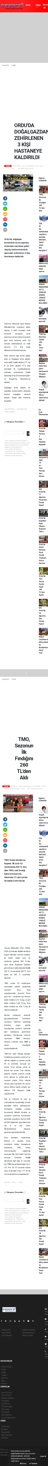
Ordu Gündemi (30, 6)
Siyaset (4, 1384)
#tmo (14, 1182)
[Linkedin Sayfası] (20, 1321)
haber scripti (5, 1460)
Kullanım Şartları (28, 1330)
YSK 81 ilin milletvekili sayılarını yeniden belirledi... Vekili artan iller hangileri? (43, 237)
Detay (24, 1463)
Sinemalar (5, 1409)
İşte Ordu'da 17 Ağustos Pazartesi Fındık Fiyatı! (43, 497)
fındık (20, 951)
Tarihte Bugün (6, 1406)
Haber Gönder (27, 1335)
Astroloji (4, 1438)
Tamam (34, 1463)
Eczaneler (5, 1401)
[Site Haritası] (29, 1321)
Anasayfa (5, 65)
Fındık (14, 679)
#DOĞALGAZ (22, 409)
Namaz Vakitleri (7, 1398)
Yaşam (4, 1375)
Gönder (28, 433)
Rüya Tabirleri (6, 1435)
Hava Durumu (6, 1392)
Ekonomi (4, 1378)
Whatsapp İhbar (28, 1333)
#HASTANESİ (9, 412)
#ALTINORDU (9, 409)
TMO (19, 1038)
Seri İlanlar (5, 1412)
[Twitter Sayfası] (7, 1321)
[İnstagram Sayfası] (11, 1321)
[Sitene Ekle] (34, 1321)
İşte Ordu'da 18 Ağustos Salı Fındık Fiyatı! (42, 616)
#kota (20, 1182)
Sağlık (14, 65)
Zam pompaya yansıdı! (43, 318)
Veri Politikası (6, 1335)
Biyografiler (5, 1432)
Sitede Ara (5, 1426)
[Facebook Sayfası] (2, 1321)
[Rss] (25, 1321)
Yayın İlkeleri (6, 1333)
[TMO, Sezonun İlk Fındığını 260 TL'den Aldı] (18, 803)
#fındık (7, 1182)
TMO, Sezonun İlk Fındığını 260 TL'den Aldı (42, 203)
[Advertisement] (24, 38)
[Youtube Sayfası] (16, 1321)
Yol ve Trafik (6, 1395)
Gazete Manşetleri (8, 1418)
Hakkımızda (5, 1330)
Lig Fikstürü (5, 1404)
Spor (3, 1381)
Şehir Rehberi (6, 1415)
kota (28, 1090)
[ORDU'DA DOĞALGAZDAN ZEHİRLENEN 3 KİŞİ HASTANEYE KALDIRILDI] (18, 183)
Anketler (4, 1429)
